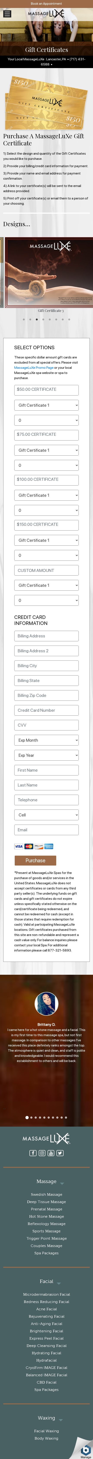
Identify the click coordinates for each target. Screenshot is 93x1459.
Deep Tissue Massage (46, 1202)
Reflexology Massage (47, 1224)
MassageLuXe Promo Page (34, 368)
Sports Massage (46, 1231)
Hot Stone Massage (46, 1217)
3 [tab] (37, 320)
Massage (46, 1181)
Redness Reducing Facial (46, 1302)
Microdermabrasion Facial (46, 1295)
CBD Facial (46, 1382)
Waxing (46, 1418)
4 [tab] (43, 320)
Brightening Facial (46, 1331)
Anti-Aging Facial (46, 1324)
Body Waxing (46, 1438)
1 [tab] (24, 320)
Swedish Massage (46, 1195)
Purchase (35, 860)
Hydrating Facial (46, 1353)
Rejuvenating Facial (46, 1317)
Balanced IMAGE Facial (46, 1375)
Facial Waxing (46, 1431)
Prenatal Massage (46, 1209)
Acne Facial (46, 1309)
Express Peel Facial (46, 1339)
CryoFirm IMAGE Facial (46, 1368)
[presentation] (4, 1108)
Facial (46, 1281)
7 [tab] (63, 320)
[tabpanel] (46, 275)
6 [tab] (56, 320)
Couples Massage (46, 1246)
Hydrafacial (46, 1360)
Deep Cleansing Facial (47, 1346)
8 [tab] (69, 320)
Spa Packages (46, 1253)
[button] (27, 1117)
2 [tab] (30, 320)
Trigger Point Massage (46, 1239)
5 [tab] (50, 320)
